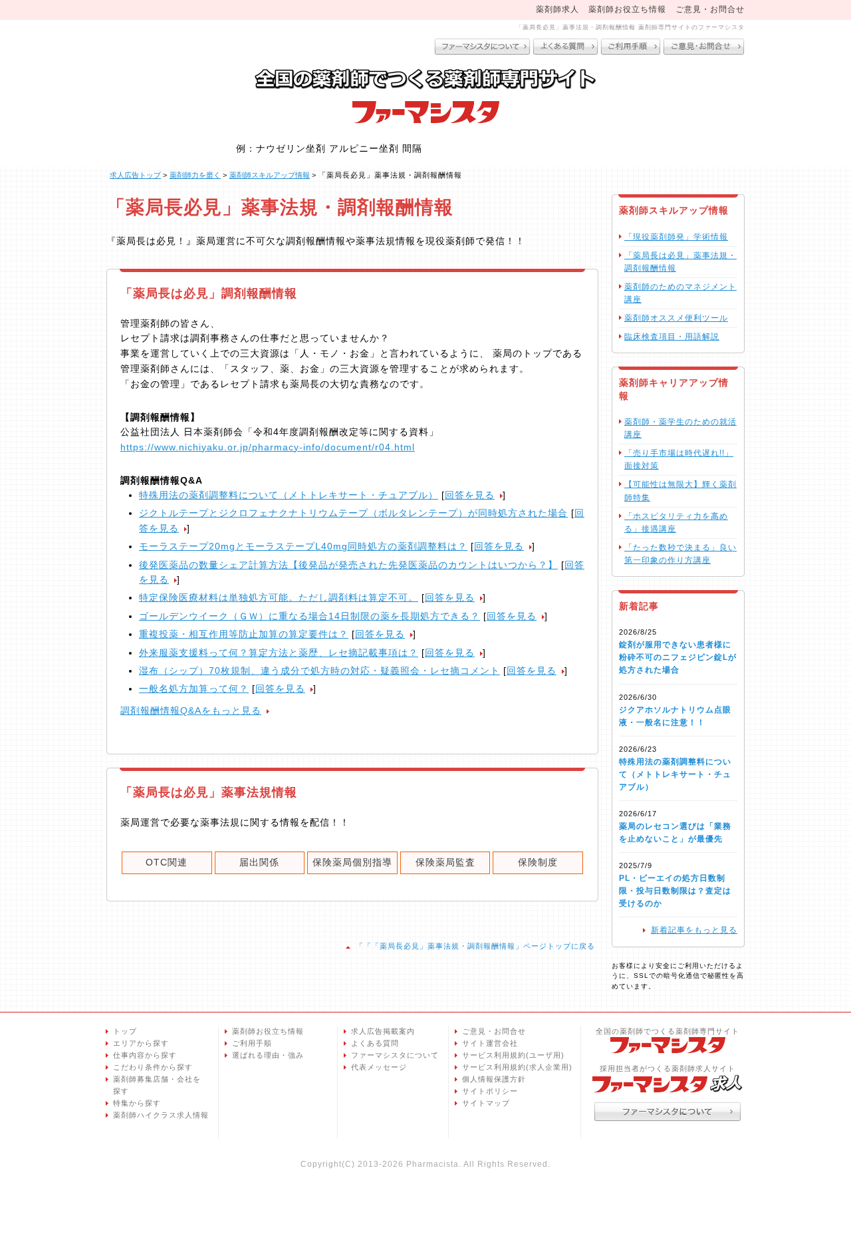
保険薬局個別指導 (352, 862)
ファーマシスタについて (395, 1055)
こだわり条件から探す (153, 1067)
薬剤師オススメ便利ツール (676, 318)
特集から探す (137, 1103)
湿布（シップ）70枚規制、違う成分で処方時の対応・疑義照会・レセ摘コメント (319, 670)
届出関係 (259, 862)
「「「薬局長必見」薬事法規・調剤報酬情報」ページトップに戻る (475, 946)
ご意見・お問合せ (710, 9)
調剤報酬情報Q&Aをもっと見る (190, 710)
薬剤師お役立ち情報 (627, 9)
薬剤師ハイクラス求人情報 (161, 1115)
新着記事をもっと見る (694, 930)
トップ (125, 1031)
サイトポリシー (490, 1091)
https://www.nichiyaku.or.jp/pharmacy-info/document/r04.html (267, 447)
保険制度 (538, 862)
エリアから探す (141, 1043)
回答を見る (470, 495)
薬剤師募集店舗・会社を (157, 1085)
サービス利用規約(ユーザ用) (513, 1055)
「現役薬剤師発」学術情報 (676, 236)
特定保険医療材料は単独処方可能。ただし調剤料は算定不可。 (278, 597)
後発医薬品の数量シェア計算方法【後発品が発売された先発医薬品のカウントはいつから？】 (348, 564)
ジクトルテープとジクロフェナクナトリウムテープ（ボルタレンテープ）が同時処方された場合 (353, 513)
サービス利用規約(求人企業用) (517, 1067)
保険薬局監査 (445, 862)
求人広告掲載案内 (383, 1031)
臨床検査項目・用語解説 (671, 336)
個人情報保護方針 (494, 1079)
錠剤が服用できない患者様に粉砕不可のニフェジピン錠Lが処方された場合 (678, 657)
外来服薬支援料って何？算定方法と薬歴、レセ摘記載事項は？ (278, 652)
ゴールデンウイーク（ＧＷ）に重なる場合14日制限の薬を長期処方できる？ (309, 616)
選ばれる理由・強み (268, 1055)
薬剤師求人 (557, 9)
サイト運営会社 (490, 1043)
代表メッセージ (379, 1067)
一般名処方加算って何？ (194, 688)
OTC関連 (166, 862)
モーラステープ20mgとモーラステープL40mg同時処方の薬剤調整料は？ (303, 546)
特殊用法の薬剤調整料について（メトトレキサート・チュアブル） (288, 495)
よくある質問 (375, 1043)
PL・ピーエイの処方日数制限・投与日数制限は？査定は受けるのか (675, 890)
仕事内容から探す (145, 1055)
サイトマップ (486, 1103)
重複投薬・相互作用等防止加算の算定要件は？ (243, 634)
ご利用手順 (252, 1043)
